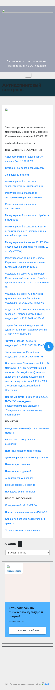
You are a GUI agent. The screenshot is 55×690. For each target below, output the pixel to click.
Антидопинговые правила (19, 478)
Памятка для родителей (18, 471)
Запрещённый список (17, 175)
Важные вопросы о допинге (20, 485)
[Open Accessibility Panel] (49, 346)
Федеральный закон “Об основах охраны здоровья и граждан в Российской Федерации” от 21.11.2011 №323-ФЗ (27, 314)
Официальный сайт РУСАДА (21, 505)
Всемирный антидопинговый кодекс (24, 168)
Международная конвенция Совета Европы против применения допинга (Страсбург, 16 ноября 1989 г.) (25, 262)
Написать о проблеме (27, 630)
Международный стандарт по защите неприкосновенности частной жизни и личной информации (25, 231)
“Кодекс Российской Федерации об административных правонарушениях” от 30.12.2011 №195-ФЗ (26, 329)
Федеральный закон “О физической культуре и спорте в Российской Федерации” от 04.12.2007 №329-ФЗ (24, 298)
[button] (51, 75)
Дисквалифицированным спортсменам (26, 457)
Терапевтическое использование (23, 530)
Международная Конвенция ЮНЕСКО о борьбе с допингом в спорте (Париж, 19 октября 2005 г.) (27, 246)
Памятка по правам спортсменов (23, 451)
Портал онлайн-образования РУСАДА (26, 512)
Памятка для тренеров (17, 464)
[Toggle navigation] (28, 75)
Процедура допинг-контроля (20, 491)
